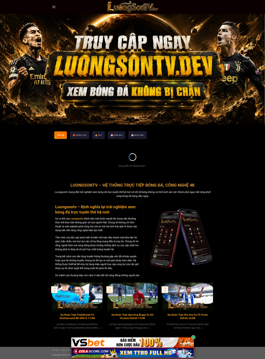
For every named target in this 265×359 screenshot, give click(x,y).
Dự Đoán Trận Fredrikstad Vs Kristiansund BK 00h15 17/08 (77, 316)
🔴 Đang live (79, 135)
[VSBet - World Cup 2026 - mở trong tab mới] (132, 342)
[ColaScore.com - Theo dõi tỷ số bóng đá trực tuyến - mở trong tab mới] (132, 353)
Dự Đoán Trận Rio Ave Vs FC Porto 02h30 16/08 (188, 316)
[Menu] (54, 7)
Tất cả (60, 135)
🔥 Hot (98, 135)
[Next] (213, 309)
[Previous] (51, 309)
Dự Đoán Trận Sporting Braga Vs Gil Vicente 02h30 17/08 (132, 316)
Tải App (56, 350)
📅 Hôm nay (117, 135)
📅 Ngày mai (137, 135)
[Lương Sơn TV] (132, 7)
